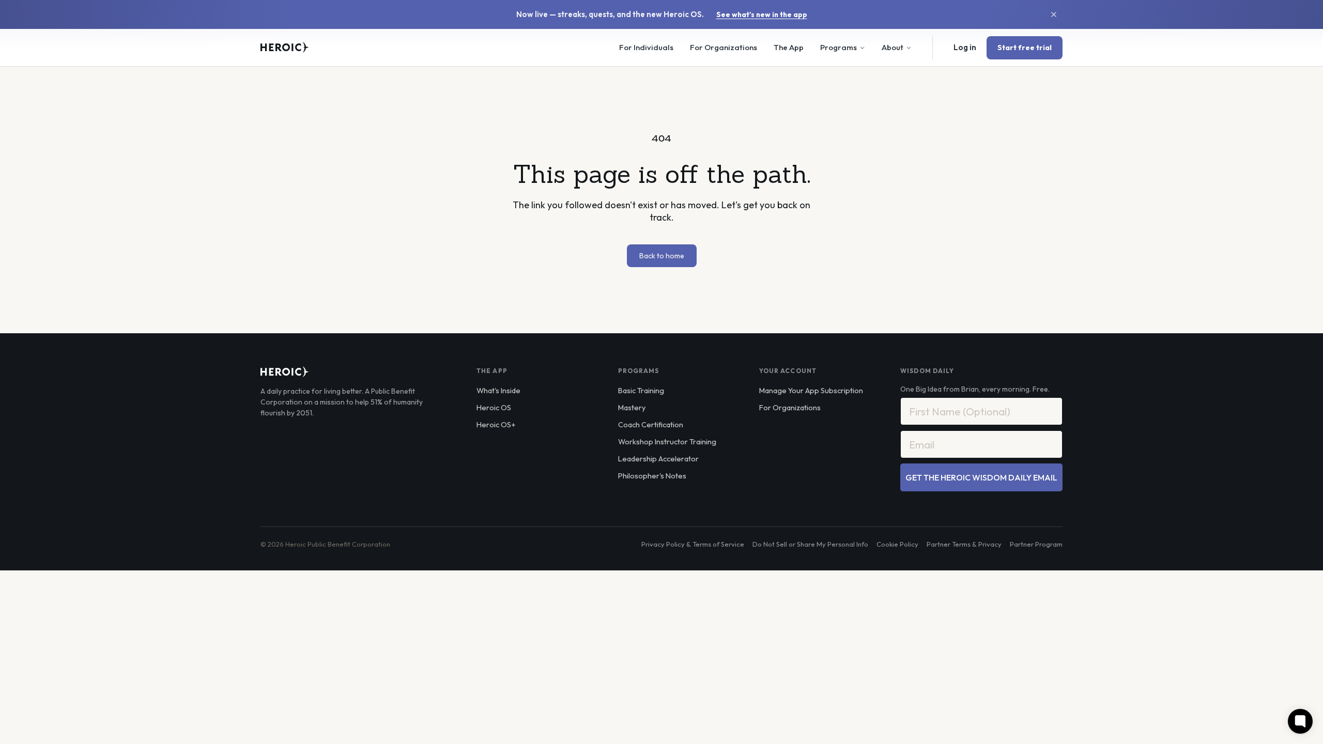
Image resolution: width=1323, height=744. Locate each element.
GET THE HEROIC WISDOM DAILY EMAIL (981, 477)
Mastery (631, 407)
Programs (838, 47)
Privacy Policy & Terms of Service (692, 544)
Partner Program (1036, 544)
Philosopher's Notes (652, 476)
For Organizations (723, 47)
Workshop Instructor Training (667, 441)
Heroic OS (493, 407)
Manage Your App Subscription (811, 390)
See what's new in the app (761, 14)
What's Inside (498, 390)
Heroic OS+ (495, 424)
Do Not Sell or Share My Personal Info (810, 544)
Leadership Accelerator (658, 458)
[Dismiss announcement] (1054, 14)
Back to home (661, 255)
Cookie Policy (897, 544)
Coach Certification (650, 424)
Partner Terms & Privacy (964, 544)
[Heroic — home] (284, 47)
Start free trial (1024, 47)
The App (789, 47)
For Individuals (646, 47)
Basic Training (641, 390)
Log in (964, 47)
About (892, 47)
